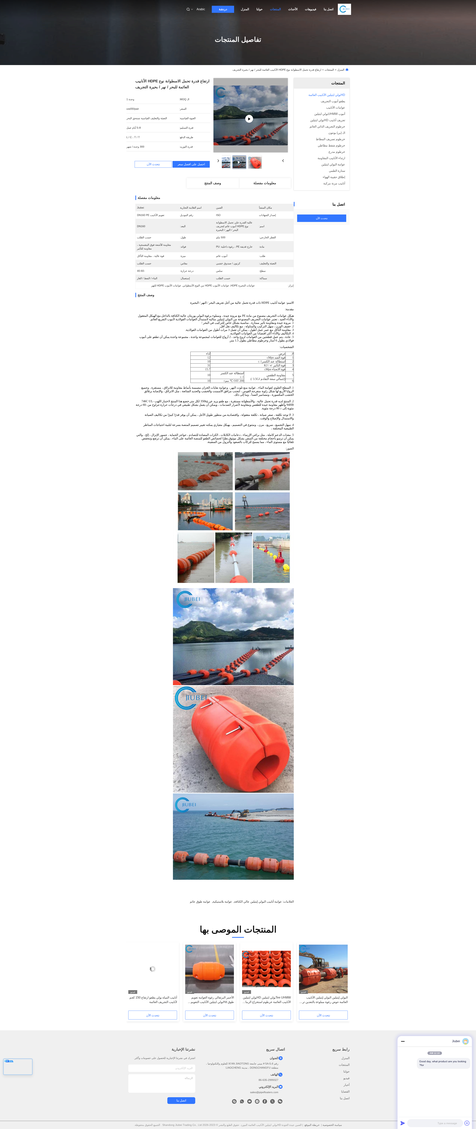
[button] (343, 977)
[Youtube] (249, 1102)
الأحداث (293, 9)
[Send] (403, 1123)
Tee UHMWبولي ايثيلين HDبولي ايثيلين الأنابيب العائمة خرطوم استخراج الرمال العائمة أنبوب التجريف (267, 1000)
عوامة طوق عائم (200, 901)
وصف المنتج (212, 183)
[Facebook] (264, 1102)
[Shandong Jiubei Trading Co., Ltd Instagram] (257, 1102)
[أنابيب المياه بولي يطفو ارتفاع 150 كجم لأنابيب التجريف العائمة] (152, 969)
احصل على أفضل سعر (191, 164)
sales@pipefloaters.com (264, 1092)
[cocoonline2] (234, 1102)
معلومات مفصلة (264, 183)
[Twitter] (272, 1102)
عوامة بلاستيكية (222, 901)
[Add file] (467, 1123)
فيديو (346, 1078)
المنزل (245, 9)
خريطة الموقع (312, 1124)
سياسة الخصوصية (332, 1124)
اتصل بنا (328, 9)
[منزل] (344, 9)
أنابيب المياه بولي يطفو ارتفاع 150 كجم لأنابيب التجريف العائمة (153, 1000)
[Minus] (403, 1041)
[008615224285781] (242, 1102)
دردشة (223, 9)
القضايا (345, 1091)
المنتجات (275, 9)
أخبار (347, 1084)
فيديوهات (310, 9)
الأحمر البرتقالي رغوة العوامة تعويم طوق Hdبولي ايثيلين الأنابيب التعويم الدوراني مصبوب (212, 1000)
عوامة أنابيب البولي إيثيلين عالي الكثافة (258, 901)
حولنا (259, 9)
